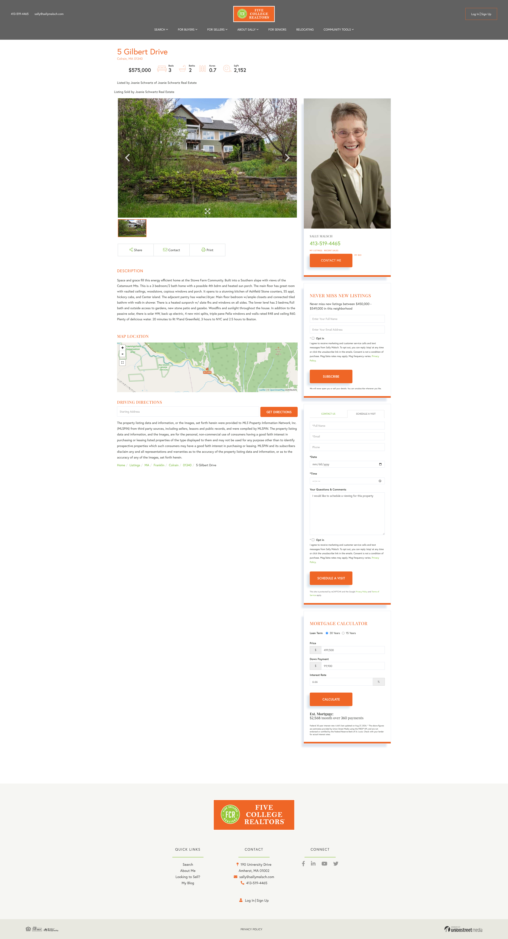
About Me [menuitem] (187, 870)
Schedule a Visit (366, 413)
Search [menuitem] (159, 30)
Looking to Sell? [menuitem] (188, 876)
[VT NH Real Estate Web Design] (463, 929)
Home (121, 465)
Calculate (331, 699)
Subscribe (331, 376)
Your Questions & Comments (328, 489)
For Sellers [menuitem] (215, 30)
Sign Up (486, 14)
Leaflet (262, 390)
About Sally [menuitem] (246, 30)
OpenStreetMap (277, 390)
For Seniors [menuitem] (277, 30)
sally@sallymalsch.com (49, 14)
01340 (187, 465)
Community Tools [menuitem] (337, 30)
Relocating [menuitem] (305, 30)
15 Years (351, 633)
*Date (313, 457)
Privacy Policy (362, 591)
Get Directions (279, 412)
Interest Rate (318, 675)
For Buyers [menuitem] (186, 30)
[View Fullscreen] (122, 363)
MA (147, 465)
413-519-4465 (20, 14)
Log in (475, 14)
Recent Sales (331, 250)
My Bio (358, 255)
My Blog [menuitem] (188, 882)
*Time (313, 473)
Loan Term (316, 633)
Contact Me (331, 260)
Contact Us (328, 413)
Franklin (159, 465)
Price (313, 643)
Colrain (174, 465)
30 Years (335, 633)
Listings (135, 465)
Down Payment (319, 659)
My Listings (316, 250)
